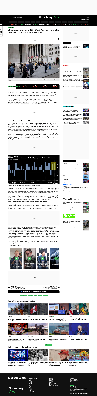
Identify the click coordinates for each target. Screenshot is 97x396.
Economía (11, 27)
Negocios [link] (64, 21)
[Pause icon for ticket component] (9, 24)
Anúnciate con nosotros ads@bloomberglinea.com (78, 388)
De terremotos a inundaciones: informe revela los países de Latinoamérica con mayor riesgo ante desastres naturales (72, 221)
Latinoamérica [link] (44, 21)
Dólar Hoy (51, 380)
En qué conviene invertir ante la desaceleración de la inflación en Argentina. (30, 201)
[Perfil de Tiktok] (23, 378)
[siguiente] (59, 287)
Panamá (30, 387)
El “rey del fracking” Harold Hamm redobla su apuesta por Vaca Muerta (78, 338)
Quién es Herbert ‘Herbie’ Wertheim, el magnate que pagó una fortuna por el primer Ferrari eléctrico (58, 364)
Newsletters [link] (21, 21)
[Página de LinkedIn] (20, 378)
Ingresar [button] (87, 17)
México (30, 380)
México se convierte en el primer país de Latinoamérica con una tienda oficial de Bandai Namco (79, 364)
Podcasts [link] (70, 21)
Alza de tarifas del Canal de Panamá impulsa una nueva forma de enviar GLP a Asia (58, 339)
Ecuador (30, 386)
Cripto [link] (38, 21)
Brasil (30, 379)
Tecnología (72, 381)
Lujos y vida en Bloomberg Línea (22, 347)
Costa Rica (30, 389)
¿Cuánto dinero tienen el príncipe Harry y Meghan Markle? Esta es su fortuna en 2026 (18, 288)
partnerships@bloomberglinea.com (76, 387)
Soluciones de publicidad (74, 390)
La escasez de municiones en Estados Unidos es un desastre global (75, 196)
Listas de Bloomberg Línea (53, 385)
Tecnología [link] (51, 21)
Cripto (50, 382)
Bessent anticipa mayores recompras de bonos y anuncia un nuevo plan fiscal (79, 318)
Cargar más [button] (48, 344)
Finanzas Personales (52, 383)
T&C (71, 382)
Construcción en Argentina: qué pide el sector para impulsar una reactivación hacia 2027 (17, 319)
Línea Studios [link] (58, 21)
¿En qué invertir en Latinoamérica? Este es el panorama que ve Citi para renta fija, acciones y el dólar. (36, 121)
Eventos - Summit (73, 386)
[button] (58, 39)
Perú (29, 385)
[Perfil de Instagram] (17, 378)
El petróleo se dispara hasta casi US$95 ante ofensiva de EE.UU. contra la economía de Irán (38, 339)
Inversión (39, 295)
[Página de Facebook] (9, 378)
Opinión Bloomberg (68, 184)
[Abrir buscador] (12, 18)
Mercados (51, 379)
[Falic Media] (82, 19)
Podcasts (51, 384)
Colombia (30, 382)
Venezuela (30, 383)
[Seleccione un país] (21, 18)
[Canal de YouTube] (14, 378)
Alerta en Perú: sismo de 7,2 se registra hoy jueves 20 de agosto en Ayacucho (37, 318)
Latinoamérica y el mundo (33, 378)
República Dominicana (32, 391)
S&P (35, 295)
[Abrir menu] (9, 18)
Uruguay (30, 388)
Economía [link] (85, 21)
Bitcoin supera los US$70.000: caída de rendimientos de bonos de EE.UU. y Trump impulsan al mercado (18, 339)
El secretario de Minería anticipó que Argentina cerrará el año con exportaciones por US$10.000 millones (58, 319)
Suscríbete (72, 378)
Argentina (30, 381)
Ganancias (45, 295)
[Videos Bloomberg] (76, 199)
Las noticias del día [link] (13, 21)
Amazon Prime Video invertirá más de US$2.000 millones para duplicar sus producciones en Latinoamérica (17, 364)
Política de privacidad (73, 379)
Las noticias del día (23, 295)
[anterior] (9, 287)
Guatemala (30, 392)
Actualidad (51, 381)
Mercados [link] (27, 21)
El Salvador (31, 390)
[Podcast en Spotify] (25, 378)
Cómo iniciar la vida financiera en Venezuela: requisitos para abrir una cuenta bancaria (50, 288)
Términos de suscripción (74, 380)
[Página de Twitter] (12, 378)
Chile (29, 384)
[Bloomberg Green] (76, 215)
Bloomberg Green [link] (78, 21)
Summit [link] (33, 21)
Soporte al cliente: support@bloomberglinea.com (78, 389)
